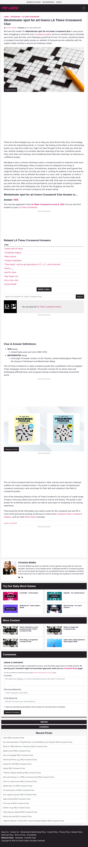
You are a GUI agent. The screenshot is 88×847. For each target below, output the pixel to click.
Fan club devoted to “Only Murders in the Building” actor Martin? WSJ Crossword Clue (37, 742)
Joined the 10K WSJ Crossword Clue (17, 764)
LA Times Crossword (30, 17)
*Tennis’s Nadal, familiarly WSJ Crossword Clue (22, 773)
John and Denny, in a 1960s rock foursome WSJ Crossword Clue (28, 777)
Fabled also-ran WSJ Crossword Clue (17, 786)
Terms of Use (19, 835)
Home (6, 17)
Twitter (44, 722)
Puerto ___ (8, 268)
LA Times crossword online (49, 306)
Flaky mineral (10, 256)
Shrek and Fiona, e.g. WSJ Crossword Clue (20, 759)
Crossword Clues (64, 514)
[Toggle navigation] (84, 8)
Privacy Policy (37, 672)
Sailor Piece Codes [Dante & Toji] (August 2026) (74, 640)
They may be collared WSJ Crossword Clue (20, 812)
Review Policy (76, 832)
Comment (8, 675)
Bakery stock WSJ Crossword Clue (16, 751)
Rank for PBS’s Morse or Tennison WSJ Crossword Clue (25, 746)
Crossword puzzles (42, 34)
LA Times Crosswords (27, 207)
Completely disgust (12, 252)
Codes (58, 2)
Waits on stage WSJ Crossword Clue (71, 628)
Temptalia (19, 838)
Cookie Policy (52, 832)
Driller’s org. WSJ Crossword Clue (16, 807)
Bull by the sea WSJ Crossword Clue (17, 816)
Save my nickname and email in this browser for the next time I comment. (35, 707)
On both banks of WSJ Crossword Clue (18, 790)
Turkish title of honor (13, 248)
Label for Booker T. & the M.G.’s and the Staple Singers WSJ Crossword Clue (33, 821)
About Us (5, 832)
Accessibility (31, 835)
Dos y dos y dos (11, 280)
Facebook (44, 727)
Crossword (15, 17)
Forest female (10, 284)
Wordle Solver (34, 2)
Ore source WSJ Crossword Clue (16, 803)
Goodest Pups (30, 838)
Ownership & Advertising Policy (33, 832)
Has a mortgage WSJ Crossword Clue (18, 755)
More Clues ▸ (44, 289)
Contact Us (14, 832)
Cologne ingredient (13, 260)
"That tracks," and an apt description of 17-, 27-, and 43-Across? (32, 264)
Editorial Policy (7, 835)
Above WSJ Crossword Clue (14, 768)
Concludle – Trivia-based (29, 593)
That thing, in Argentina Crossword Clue (29, 640)
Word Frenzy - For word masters (73, 606)
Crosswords (48, 2)
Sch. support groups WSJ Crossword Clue (19, 794)
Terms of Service (48, 672)
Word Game (30, 517)
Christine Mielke (11, 28)
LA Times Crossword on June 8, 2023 (47, 204)
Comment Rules (70, 668)
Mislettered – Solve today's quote (30, 606)
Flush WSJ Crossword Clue (13, 738)
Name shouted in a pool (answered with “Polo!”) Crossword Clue (29, 629)
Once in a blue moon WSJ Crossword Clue (20, 781)
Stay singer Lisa (11, 276)
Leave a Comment (10, 523)
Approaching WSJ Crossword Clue (16, 799)
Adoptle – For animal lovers (74, 593)
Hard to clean (10, 272)
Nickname (12, 689)
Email (10, 698)
